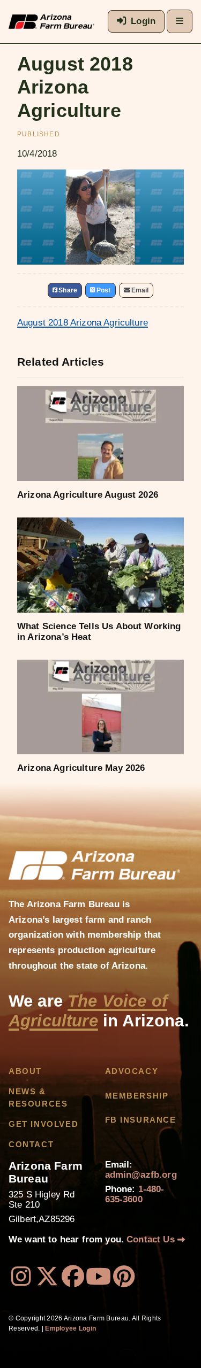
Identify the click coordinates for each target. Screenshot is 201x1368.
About (25, 1071)
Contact (31, 1144)
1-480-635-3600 (135, 1194)
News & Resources (38, 1097)
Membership (137, 1096)
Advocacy (132, 1071)
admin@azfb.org (141, 1175)
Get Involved (43, 1124)
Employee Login (70, 1328)
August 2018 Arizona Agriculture (82, 323)
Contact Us (151, 1239)
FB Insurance (140, 1120)
